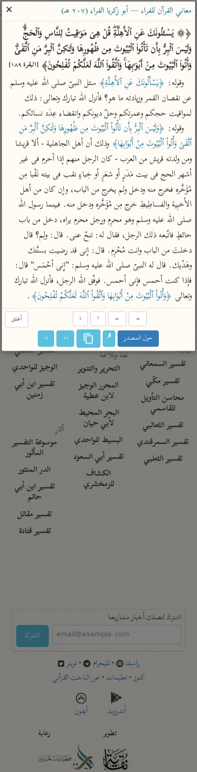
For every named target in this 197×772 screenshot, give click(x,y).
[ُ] (109, 338)
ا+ (65, 338)
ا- (46, 338)
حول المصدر (138, 338)
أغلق (16, 319)
